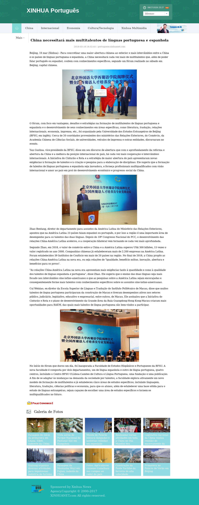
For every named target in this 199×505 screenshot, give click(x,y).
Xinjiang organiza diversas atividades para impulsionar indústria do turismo (40, 470)
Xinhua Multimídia (134, 28)
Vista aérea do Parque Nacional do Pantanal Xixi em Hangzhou (69, 439)
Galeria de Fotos (48, 412)
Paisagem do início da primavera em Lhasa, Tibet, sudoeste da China (39, 439)
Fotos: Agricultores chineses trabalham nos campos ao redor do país (97, 470)
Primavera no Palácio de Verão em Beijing (157, 468)
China (29, 28)
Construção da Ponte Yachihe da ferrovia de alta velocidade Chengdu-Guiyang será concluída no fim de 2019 (126, 474)
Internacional (50, 28)
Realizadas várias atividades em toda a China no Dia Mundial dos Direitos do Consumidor (127, 442)
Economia (73, 28)
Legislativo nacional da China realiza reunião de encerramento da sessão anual (156, 441)
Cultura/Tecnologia (101, 28)
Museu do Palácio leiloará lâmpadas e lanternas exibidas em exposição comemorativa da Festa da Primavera (98, 442)
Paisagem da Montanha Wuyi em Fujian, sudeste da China (68, 470)
